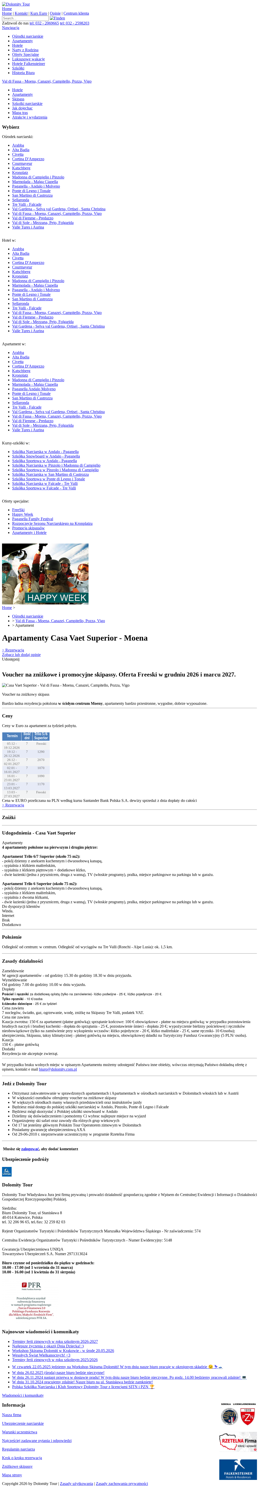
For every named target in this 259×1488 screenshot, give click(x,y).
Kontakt (21, 13)
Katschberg (21, 168)
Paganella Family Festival (32, 519)
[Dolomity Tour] (16, 4)
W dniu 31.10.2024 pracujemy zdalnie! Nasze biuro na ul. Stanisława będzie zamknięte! (82, 1382)
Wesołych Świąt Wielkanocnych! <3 (41, 1355)
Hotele (17, 45)
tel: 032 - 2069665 (44, 23)
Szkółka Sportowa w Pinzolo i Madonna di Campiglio (55, 470)
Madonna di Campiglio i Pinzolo (38, 177)
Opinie (55, 13)
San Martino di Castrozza (32, 195)
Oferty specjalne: (47, 517)
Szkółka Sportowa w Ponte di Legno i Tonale (48, 479)
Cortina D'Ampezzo (28, 159)
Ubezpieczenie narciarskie (23, 1423)
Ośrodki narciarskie (27, 36)
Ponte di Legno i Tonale (31, 191)
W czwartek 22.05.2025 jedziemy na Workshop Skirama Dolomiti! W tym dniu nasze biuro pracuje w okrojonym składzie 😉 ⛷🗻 (117, 1367)
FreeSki (18, 510)
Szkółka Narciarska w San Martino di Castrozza (50, 474)
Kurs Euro (38, 13)
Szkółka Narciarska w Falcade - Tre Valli (45, 483)
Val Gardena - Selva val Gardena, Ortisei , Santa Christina (58, 326)
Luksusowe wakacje (28, 59)
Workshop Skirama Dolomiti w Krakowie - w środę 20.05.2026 (63, 1350)
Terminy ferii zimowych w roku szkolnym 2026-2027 (55, 1341)
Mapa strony (12, 1475)
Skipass (18, 99)
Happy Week (22, 514)
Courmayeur (22, 163)
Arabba (18, 145)
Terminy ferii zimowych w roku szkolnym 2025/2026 (55, 1360)
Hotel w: (53, 285)
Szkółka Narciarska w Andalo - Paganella (45, 451)
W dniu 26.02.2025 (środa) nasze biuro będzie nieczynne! (58, 1372)
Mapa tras (20, 112)
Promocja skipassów (28, 528)
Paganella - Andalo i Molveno (36, 186)
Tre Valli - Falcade (26, 204)
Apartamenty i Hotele (29, 532)
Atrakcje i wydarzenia (29, 117)
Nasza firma (11, 1415)
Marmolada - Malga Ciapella (35, 181)
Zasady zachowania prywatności (122, 1483)
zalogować (30, 1149)
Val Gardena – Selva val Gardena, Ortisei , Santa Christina (58, 209)
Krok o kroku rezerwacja (22, 1458)
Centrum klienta (76, 13)
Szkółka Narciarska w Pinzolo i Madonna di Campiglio (56, 465)
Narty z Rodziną (25, 50)
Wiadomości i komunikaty (23, 1395)
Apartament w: (53, 387)
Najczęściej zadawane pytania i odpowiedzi (37, 1440)
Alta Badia (20, 150)
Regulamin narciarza (18, 1449)
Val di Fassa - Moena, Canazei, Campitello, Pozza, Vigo (47, 81)
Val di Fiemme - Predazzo (32, 218)
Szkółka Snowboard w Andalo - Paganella (46, 456)
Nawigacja (10, 28)
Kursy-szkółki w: (51, 465)
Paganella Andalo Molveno (34, 389)
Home (7, 9)
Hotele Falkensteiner (28, 63)
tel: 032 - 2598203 (74, 23)
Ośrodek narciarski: (53, 181)
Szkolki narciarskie (27, 103)
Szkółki (18, 68)
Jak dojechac (22, 108)
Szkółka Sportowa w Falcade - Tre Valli (44, 488)
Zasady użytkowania (76, 1483)
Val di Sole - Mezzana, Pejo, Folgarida (43, 222)
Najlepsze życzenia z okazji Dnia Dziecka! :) (48, 1346)
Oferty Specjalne (25, 54)
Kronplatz (20, 172)
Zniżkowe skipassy (17, 1466)
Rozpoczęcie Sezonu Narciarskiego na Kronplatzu (52, 523)
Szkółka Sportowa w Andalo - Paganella (44, 461)
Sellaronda (20, 200)
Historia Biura (23, 73)
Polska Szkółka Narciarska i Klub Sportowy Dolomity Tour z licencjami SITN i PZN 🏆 (83, 1387)
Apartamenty (22, 41)
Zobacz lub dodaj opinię (21, 654)
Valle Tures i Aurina (28, 227)
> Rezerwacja (13, 650)
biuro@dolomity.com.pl (58, 1069)
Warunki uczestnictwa (19, 1432)
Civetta (18, 154)
